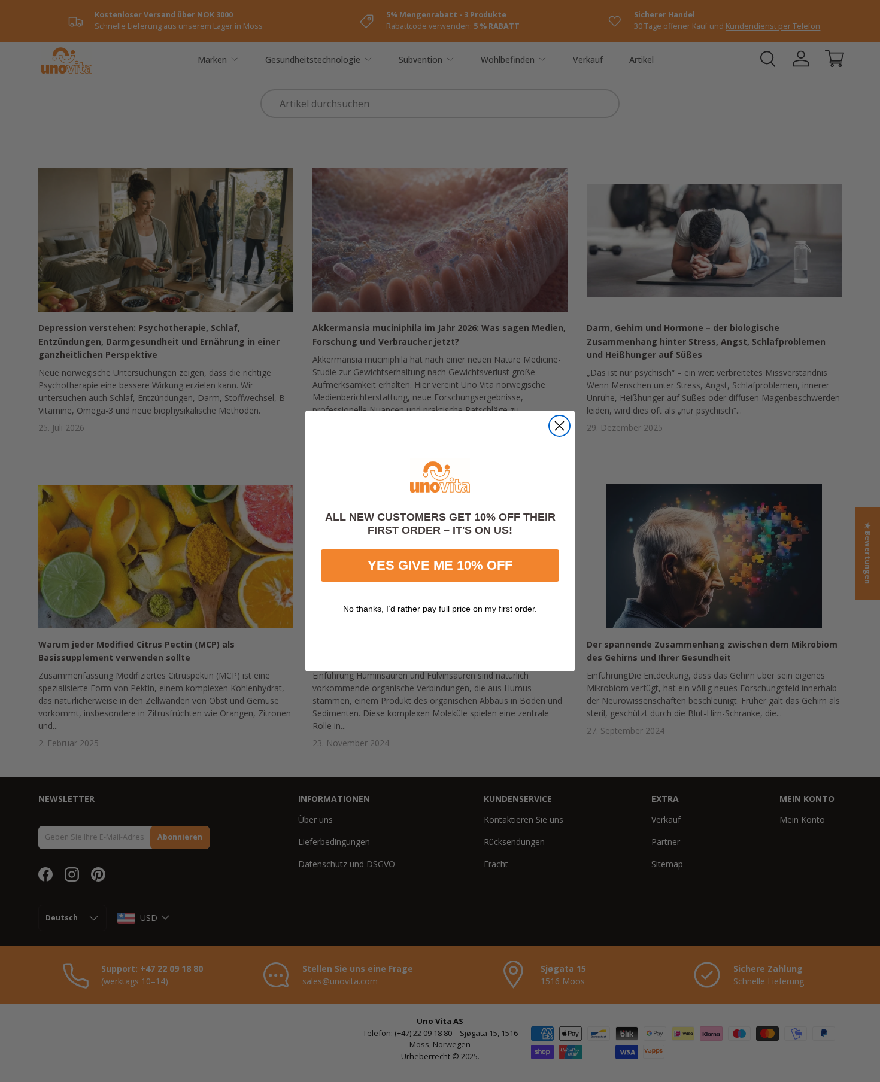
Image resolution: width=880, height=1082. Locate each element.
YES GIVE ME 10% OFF (440, 565)
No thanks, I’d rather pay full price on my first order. (440, 608)
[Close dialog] (559, 425)
